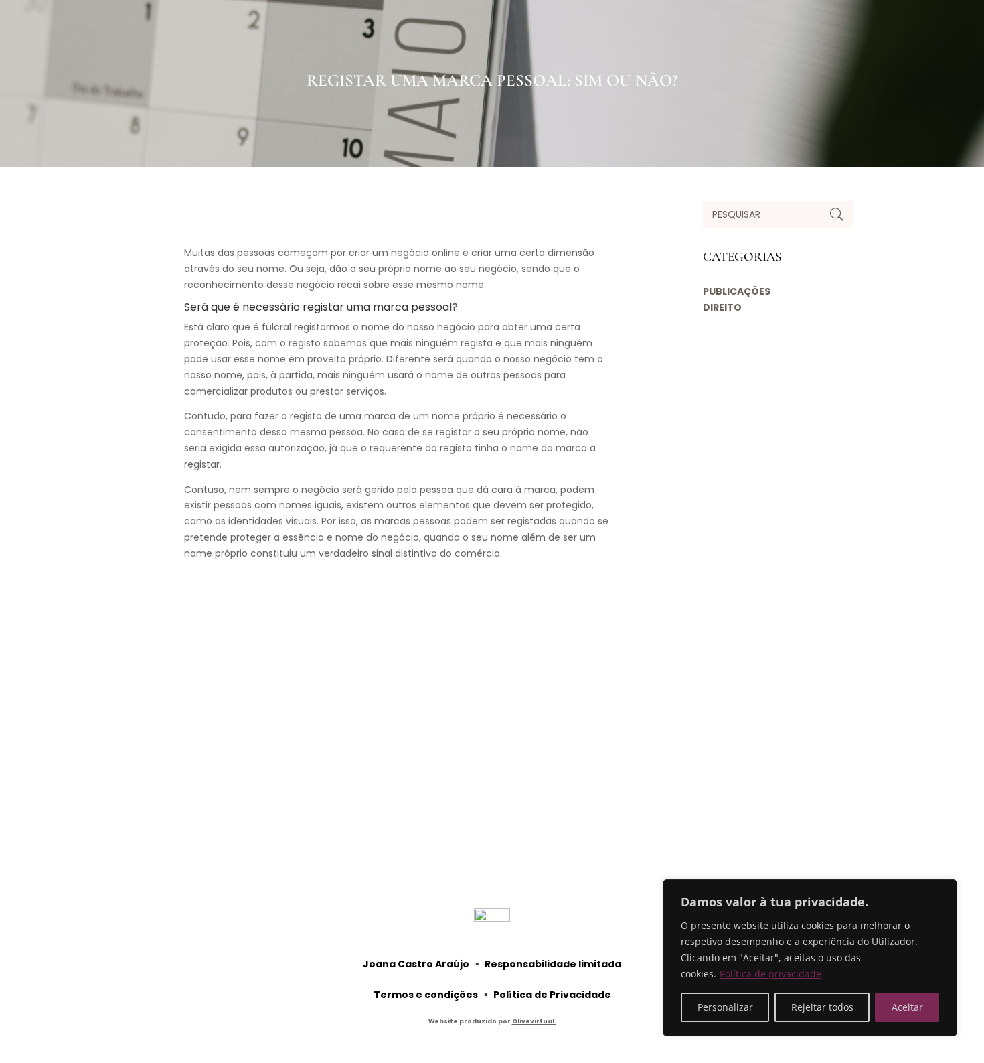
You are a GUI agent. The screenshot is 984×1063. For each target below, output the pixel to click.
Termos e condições (426, 994)
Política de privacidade (770, 973)
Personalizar (725, 1007)
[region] (810, 957)
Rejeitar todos (822, 1007)
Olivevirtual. (534, 1021)
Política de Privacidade (552, 994)
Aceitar (907, 1007)
